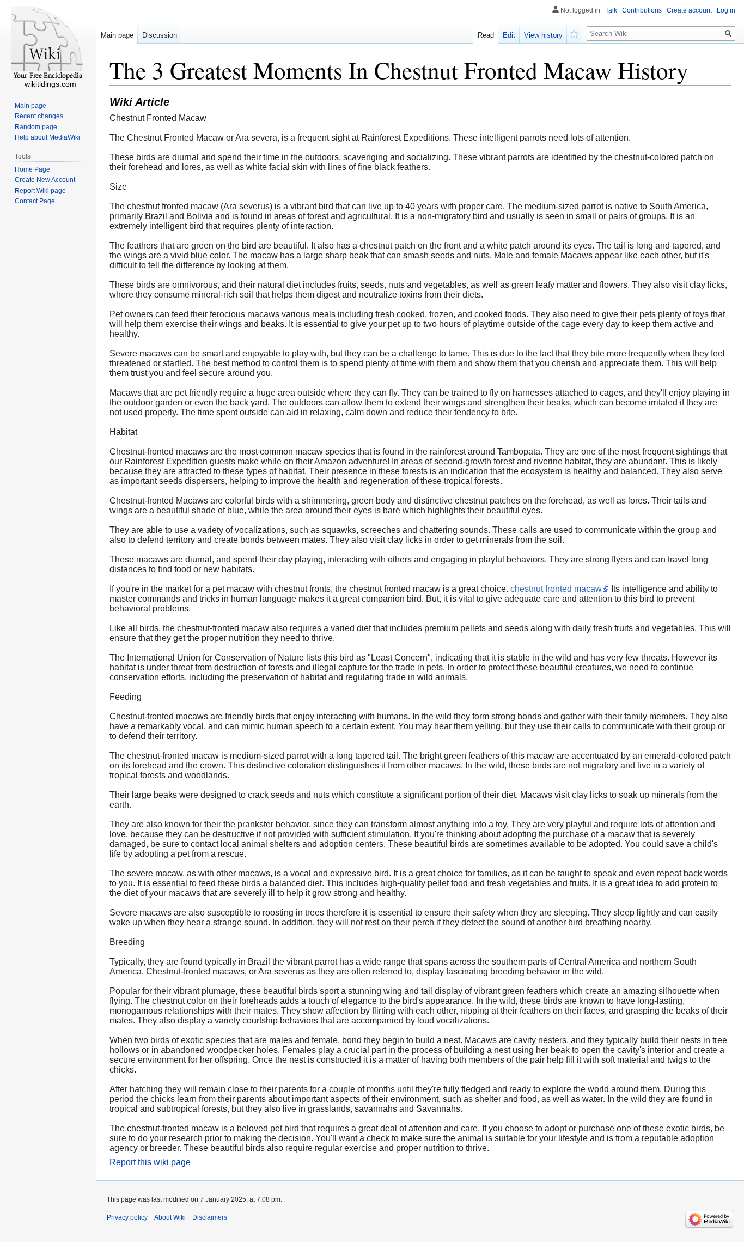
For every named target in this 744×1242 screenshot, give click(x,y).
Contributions (642, 10)
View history (543, 35)
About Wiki (170, 1217)
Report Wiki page (40, 191)
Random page (36, 127)
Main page (117, 35)
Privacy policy (127, 1217)
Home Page (32, 169)
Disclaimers (209, 1217)
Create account (689, 10)
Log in (726, 10)
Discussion (159, 35)
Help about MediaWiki (47, 137)
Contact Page (35, 201)
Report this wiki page (150, 1162)
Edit (509, 35)
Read (486, 35)
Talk (611, 10)
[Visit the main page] (48, 43)
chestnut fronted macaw (556, 588)
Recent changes (39, 116)
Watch (574, 33)
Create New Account (45, 180)
